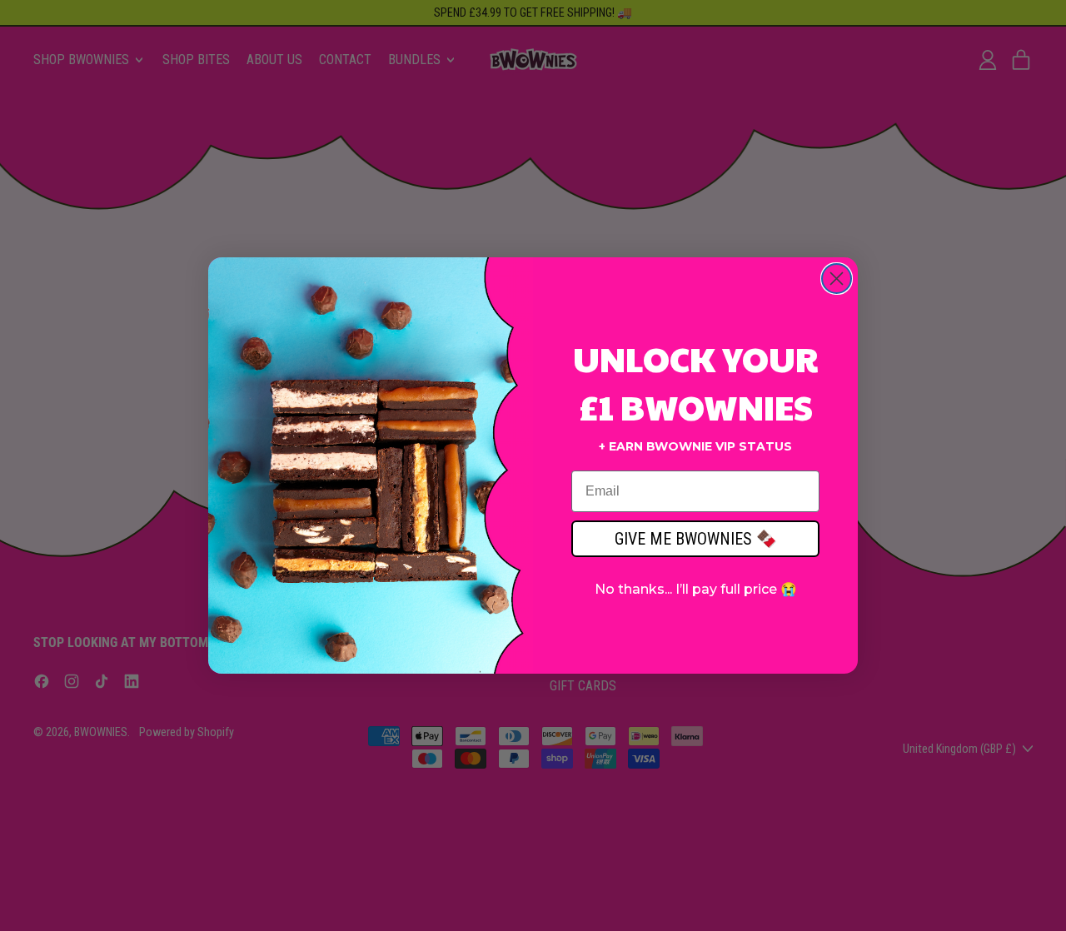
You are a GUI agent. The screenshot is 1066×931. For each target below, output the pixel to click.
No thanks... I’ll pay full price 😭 (696, 589)
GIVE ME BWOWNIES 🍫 (696, 539)
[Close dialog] (836, 278)
